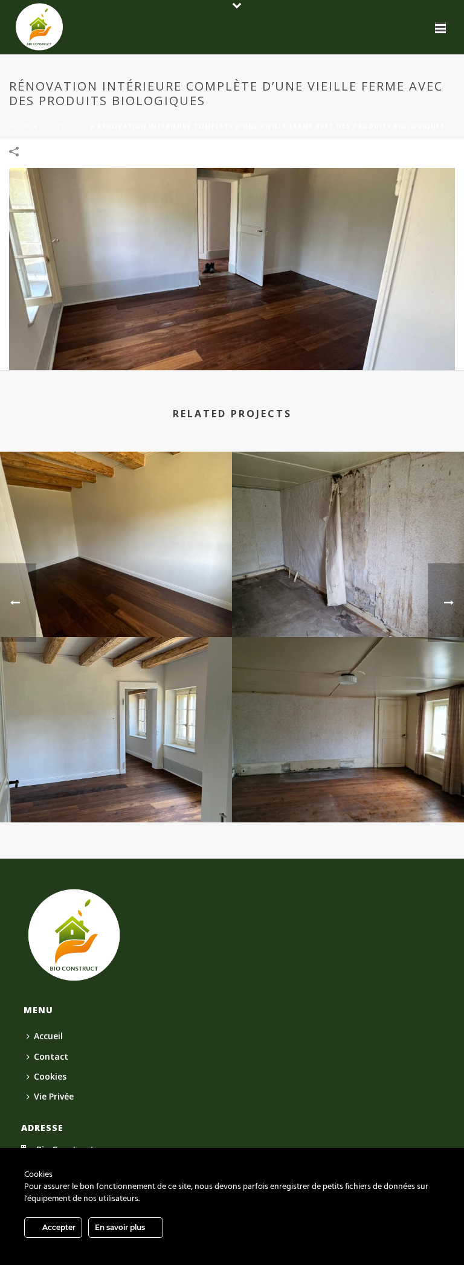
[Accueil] (74, 934)
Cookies (50, 1076)
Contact (51, 1056)
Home (20, 126)
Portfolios (64, 126)
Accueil (48, 1036)
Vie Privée (54, 1096)
